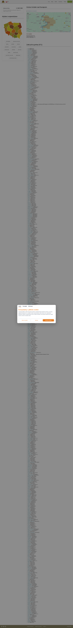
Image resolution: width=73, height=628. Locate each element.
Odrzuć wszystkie (25, 320)
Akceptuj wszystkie (48, 320)
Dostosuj (36, 320)
